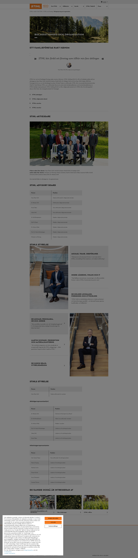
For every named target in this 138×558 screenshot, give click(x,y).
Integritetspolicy (28, 550)
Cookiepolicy (7, 552)
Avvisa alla (53, 522)
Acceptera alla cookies (53, 518)
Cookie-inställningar (53, 526)
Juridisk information (9, 553)
